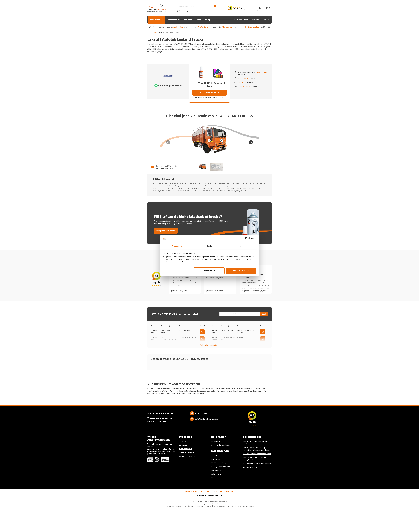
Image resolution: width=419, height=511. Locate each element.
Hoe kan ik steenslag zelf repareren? (257, 454)
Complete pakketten (187, 456)
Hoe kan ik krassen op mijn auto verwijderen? (255, 458)
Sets (199, 19)
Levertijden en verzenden (221, 466)
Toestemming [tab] (177, 246)
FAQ (212, 477)
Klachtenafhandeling (218, 463)
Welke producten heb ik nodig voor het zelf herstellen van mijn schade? (256, 448)
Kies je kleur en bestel (209, 92)
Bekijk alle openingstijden (156, 421)
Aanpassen (208, 270)
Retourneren (216, 470)
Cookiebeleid (229, 491)
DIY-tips (207, 19)
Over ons (255, 19)
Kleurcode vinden (241, 19)
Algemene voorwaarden (194, 491)
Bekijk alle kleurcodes (209, 345)
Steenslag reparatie (186, 452)
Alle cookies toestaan (241, 270)
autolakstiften (166, 449)
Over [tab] (242, 246)
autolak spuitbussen (152, 447)
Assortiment (155, 19)
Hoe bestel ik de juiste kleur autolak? (257, 463)
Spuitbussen (172, 19)
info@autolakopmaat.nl (206, 419)
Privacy (210, 491)
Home (153, 33)
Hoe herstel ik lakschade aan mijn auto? (255, 442)
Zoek (264, 314)
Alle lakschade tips (250, 467)
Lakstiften (187, 19)
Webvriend (217, 495)
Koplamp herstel (185, 449)
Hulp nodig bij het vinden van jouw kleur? (209, 97)
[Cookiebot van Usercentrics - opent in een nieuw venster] (246, 239)
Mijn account (215, 459)
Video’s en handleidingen (220, 445)
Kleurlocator (215, 441)
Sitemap (219, 491)
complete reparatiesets (156, 451)
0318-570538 (201, 413)
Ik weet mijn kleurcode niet (189, 11)
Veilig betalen (216, 474)
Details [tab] (209, 246)
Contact (266, 19)
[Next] (251, 142)
